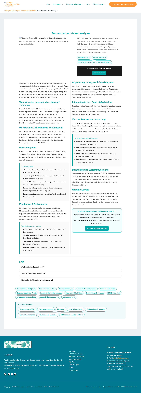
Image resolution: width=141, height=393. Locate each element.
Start (48, 4)
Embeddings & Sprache (103, 62)
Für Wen (72, 362)
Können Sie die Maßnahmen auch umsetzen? (37, 280)
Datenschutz (73, 370)
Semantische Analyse (47, 289)
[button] (123, 4)
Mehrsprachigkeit (75, 359)
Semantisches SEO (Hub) (26, 289)
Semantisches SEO (28, 10)
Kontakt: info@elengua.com (97, 228)
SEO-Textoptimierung (76, 356)
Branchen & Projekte (73, 4)
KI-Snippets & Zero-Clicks (26, 297)
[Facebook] (5, 374)
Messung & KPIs (69, 297)
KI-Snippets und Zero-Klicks (72, 315)
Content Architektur (27, 315)
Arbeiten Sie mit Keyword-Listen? (33, 273)
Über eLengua (98, 4)
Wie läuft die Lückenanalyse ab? (32, 267)
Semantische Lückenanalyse (51, 293)
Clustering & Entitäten (85, 62)
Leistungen (57, 4)
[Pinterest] (12, 374)
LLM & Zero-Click (113, 293)
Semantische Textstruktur (86, 289)
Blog (88, 4)
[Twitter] (9, 374)
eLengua (7, 10)
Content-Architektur (99, 57)
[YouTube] (15, 374)
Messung (60, 309)
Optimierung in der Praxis (27, 293)
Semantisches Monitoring (49, 297)
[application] (62, 4)
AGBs (71, 367)
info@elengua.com (99, 73)
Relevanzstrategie (66, 289)
